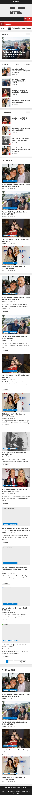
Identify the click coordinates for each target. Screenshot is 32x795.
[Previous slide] (27, 34)
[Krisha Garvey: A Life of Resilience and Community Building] (16, 255)
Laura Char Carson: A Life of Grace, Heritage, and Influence (14, 53)
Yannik (6, 56)
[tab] (5, 64)
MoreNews (25, 791)
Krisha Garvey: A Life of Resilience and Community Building (6, 120)
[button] (2, 18)
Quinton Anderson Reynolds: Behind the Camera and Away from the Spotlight (6, 140)
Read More (6, 312)
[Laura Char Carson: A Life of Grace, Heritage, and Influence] (16, 228)
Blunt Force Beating (16, 10)
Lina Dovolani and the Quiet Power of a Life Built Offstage (16, 596)
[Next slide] (29, 34)
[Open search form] (20, 18)
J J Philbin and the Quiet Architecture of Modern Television (16, 633)
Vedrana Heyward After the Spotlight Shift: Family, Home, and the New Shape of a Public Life (16, 555)
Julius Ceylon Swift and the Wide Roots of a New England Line (6, 130)
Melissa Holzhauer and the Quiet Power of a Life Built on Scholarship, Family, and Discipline (16, 516)
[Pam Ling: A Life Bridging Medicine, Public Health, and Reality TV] (16, 200)
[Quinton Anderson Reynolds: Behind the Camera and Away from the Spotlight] (16, 173)
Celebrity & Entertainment (10, 49)
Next (24, 661)
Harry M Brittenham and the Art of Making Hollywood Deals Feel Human (16, 477)
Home (5, 787)
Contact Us (24, 787)
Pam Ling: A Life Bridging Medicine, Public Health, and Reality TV (6, 150)
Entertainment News (14, 787)
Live (29, 18)
